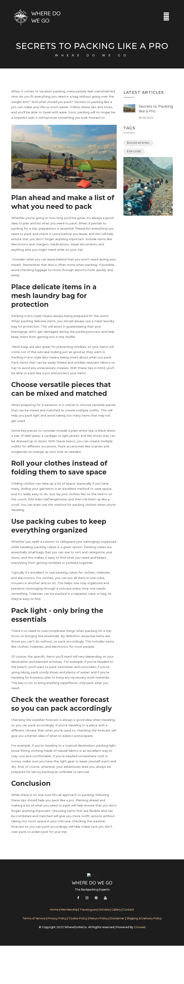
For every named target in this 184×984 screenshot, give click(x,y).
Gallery (116, 909)
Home (54, 909)
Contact (128, 909)
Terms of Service (34, 918)
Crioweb (139, 927)
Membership (69, 909)
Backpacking (138, 142)
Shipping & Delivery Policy (144, 918)
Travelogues (89, 909)
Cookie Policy (78, 918)
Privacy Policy (57, 918)
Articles (104, 909)
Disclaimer (117, 918)
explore (134, 151)
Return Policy (98, 918)
